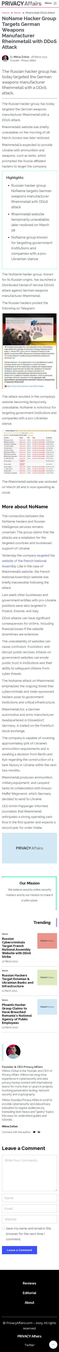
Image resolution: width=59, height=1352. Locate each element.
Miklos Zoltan (21, 57)
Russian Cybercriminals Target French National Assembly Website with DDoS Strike (16, 947)
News (17, 12)
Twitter (29, 1345)
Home (5, 12)
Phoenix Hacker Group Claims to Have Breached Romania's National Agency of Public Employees (17, 1014)
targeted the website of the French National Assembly (28, 561)
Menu (48, 3)
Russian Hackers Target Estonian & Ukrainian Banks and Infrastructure (17, 980)
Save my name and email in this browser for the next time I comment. (28, 1234)
